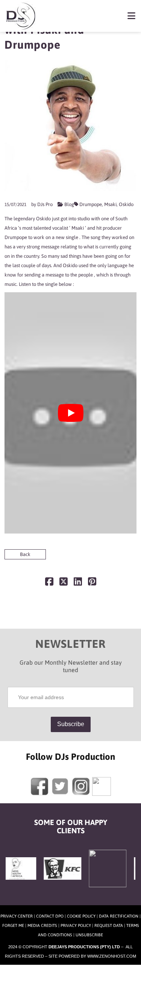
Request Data (108, 925)
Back (25, 554)
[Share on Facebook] (49, 583)
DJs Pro (45, 204)
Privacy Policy (76, 925)
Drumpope (90, 204)
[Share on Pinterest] (92, 583)
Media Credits (42, 925)
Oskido (126, 204)
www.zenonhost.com (111, 956)
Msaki (110, 204)
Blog (69, 204)
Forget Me (13, 925)
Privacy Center (16, 916)
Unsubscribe (89, 935)
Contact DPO (50, 916)
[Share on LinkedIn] (78, 583)
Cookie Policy (81, 916)
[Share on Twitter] (63, 583)
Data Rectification (118, 916)
